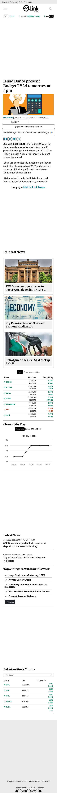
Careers (40, 787)
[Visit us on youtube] (40, 790)
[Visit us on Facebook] (17, 790)
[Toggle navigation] (5, 9)
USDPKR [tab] (38, 429)
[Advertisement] (28, 47)
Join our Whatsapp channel (29, 126)
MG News (8, 117)
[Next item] (52, 16)
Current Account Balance (22, 596)
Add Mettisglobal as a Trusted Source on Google (26, 132)
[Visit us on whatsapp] (31, 790)
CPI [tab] (32, 429)
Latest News (21, 787)
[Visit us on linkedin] (26, 790)
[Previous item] (50, 16)
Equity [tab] (20, 372)
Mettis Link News (34, 187)
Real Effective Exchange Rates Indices (29, 591)
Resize (14, 122)
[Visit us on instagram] (35, 790)
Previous (10, 602)
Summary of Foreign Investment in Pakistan (26, 585)
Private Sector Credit (19, 579)
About (32, 787)
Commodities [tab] (34, 372)
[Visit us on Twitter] (22, 790)
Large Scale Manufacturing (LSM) (26, 575)
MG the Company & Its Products (17, 2)
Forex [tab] (26, 372)
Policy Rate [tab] (20, 429)
